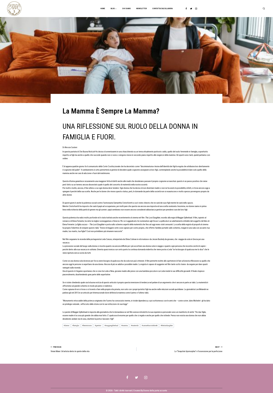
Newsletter (141, 8)
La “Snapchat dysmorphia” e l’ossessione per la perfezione (198, 349)
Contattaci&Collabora (162, 8)
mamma (124, 326)
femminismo (87, 326)
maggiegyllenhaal (111, 326)
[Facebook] (186, 8)
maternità (134, 326)
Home (102, 8)
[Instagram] (196, 8)
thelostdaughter (167, 326)
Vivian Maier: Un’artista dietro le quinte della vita (70, 349)
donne (66, 326)
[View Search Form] (264, 8)
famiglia (75, 326)
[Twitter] (191, 8)
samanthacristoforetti (150, 326)
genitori (98, 326)
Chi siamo (126, 8)
